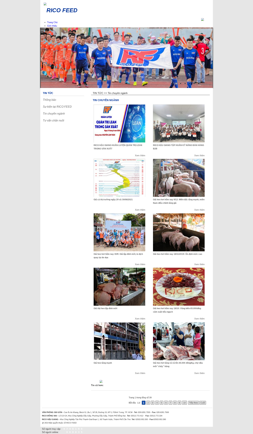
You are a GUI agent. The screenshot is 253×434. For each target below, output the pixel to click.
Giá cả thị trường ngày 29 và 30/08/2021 (113, 199)
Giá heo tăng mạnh (103, 363)
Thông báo (49, 99)
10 (184, 403)
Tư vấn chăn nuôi (53, 120)
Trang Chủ (52, 22)
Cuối (203, 403)
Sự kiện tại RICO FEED (57, 106)
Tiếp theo (193, 403)
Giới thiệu (52, 25)
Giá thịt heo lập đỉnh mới (105, 308)
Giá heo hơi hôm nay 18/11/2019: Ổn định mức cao (177, 254)
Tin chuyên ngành (54, 113)
